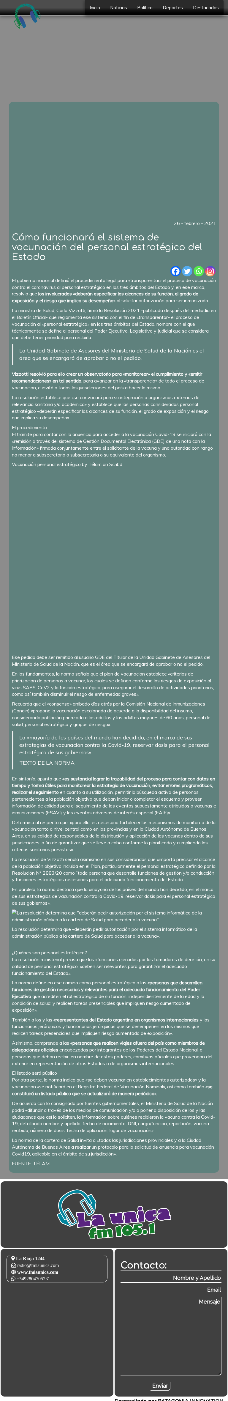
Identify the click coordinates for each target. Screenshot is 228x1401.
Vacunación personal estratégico (46, 464)
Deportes (173, 7)
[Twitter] (187, 271)
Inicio (95, 7)
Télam (95, 464)
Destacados (206, 7)
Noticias (118, 7)
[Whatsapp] (199, 271)
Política (145, 7)
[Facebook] (175, 271)
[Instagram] (210, 271)
